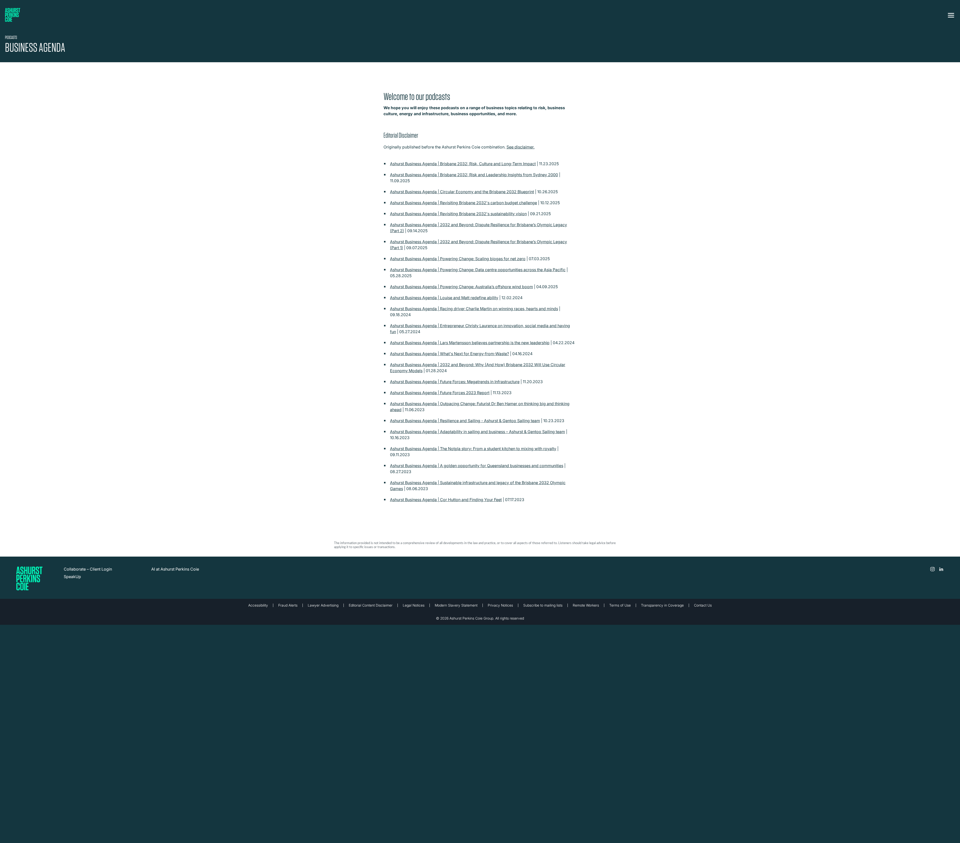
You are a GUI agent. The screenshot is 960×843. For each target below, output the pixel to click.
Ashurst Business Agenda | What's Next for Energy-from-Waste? (449, 353)
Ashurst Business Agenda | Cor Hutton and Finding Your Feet (446, 499)
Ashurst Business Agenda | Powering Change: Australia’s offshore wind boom (461, 286)
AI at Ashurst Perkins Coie (175, 569)
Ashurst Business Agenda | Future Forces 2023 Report (440, 392)
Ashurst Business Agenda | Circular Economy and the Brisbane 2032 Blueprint (462, 191)
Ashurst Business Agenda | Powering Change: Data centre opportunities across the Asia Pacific (478, 269)
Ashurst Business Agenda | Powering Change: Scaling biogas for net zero (458, 258)
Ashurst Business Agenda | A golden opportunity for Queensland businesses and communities (476, 465)
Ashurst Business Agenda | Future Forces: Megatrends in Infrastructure (455, 381)
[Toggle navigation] (951, 14)
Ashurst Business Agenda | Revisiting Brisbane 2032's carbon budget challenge (463, 202)
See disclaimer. (520, 146)
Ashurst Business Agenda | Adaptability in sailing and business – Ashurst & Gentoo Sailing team (477, 431)
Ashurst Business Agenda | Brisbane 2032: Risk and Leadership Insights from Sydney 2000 (474, 174)
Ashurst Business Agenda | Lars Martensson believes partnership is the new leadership (470, 342)
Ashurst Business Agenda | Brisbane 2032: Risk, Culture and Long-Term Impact (463, 163)
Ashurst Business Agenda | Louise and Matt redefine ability (444, 297)
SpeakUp (72, 576)
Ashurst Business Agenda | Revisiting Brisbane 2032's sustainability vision (458, 213)
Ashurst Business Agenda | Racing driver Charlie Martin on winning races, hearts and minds (474, 308)
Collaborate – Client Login (88, 569)
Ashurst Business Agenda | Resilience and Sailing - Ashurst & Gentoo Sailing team (465, 420)
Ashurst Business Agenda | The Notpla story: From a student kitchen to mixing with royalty (473, 448)
